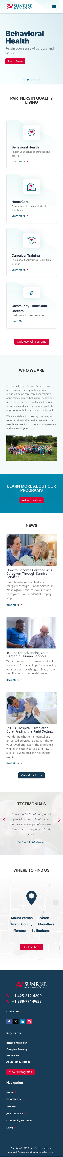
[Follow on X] (15, 1021)
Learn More (15, 61)
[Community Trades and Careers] (31, 292)
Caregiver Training (16, 1049)
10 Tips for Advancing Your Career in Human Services (27, 654)
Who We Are (14, 1099)
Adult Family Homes (18, 1061)
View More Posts (31, 775)
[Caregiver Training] (31, 240)
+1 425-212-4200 (26, 995)
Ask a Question (31, 500)
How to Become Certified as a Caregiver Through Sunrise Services (29, 573)
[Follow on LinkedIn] (22, 1021)
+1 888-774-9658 (26, 1001)
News (9, 1127)
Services (11, 1106)
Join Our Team (15, 1113)
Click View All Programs (31, 341)
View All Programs (20, 1072)
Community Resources (19, 1120)
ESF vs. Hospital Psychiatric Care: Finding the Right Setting (29, 730)
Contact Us (13, 1011)
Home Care (12, 1055)
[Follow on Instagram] (29, 1021)
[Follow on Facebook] (9, 1021)
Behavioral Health (24, 37)
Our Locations (31, 947)
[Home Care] (31, 132)
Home (10, 1092)
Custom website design (29, 1152)
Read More (12, 604)
